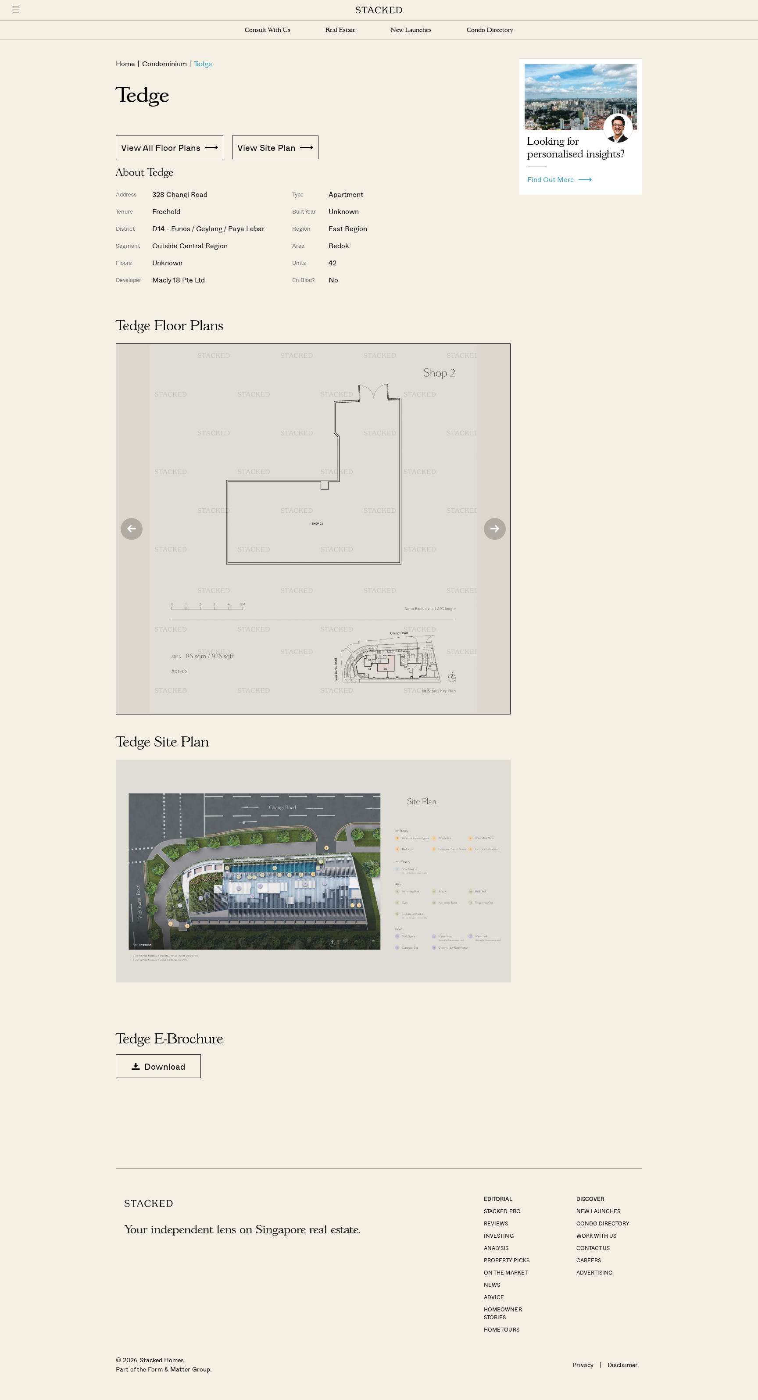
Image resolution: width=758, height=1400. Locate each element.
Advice (494, 1297)
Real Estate (340, 30)
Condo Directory (490, 30)
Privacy (583, 1364)
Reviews (496, 1223)
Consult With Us (267, 30)
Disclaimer (623, 1364)
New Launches (411, 30)
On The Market (505, 1272)
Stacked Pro (502, 1211)
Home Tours (501, 1329)
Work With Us (596, 1235)
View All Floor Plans (160, 147)
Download (164, 1066)
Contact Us (593, 1248)
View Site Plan (266, 147)
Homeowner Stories (503, 1313)
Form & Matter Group (179, 1369)
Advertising (594, 1272)
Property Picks (506, 1260)
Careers (588, 1260)
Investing (498, 1235)
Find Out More (550, 177)
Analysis (496, 1248)
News (492, 1285)
